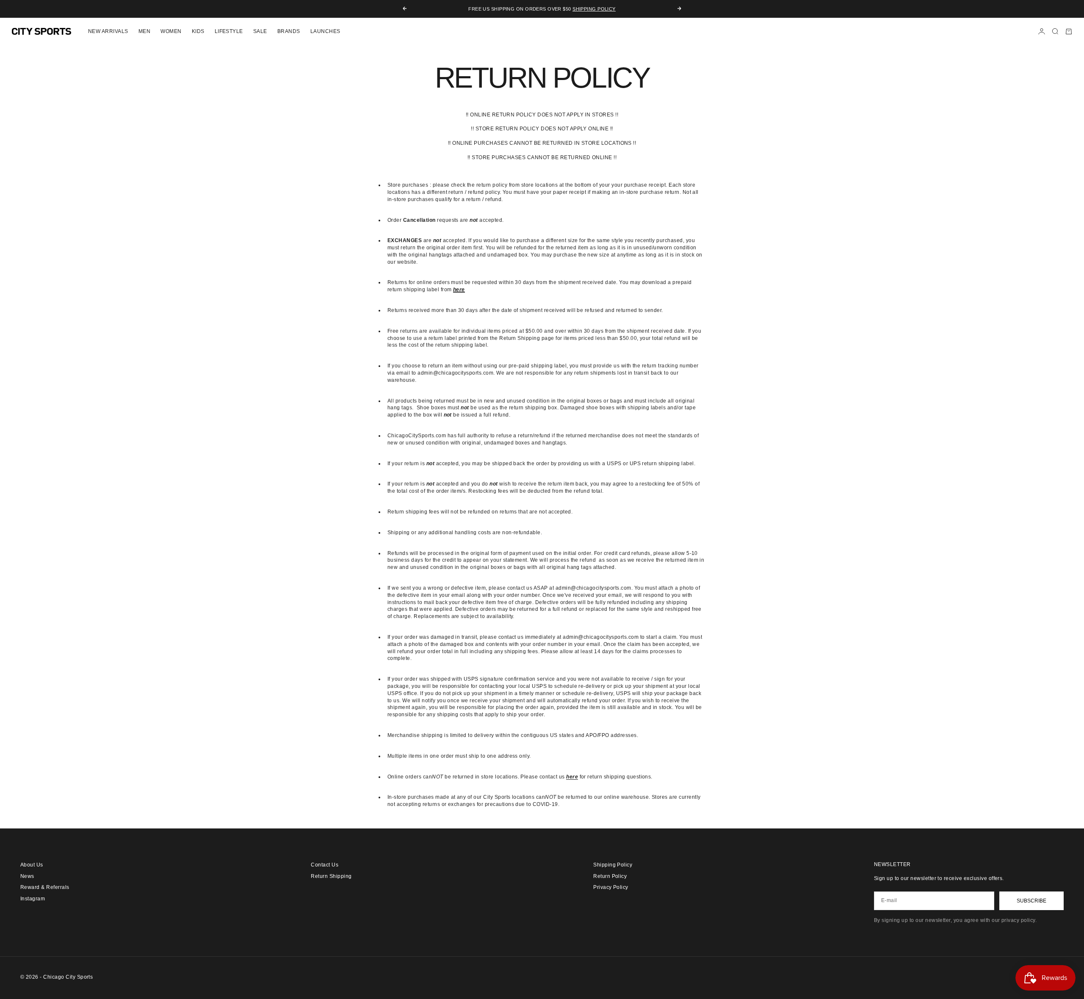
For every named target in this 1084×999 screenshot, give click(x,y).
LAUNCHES (325, 31)
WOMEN (170, 31)
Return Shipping (331, 876)
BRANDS (288, 31)
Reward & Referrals (44, 887)
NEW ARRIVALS (108, 31)
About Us (31, 865)
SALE (260, 31)
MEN (144, 31)
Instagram (32, 899)
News (27, 876)
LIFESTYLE (229, 31)
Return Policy (610, 876)
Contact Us (324, 865)
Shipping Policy (594, 8)
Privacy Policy (610, 887)
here (572, 777)
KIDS (198, 31)
